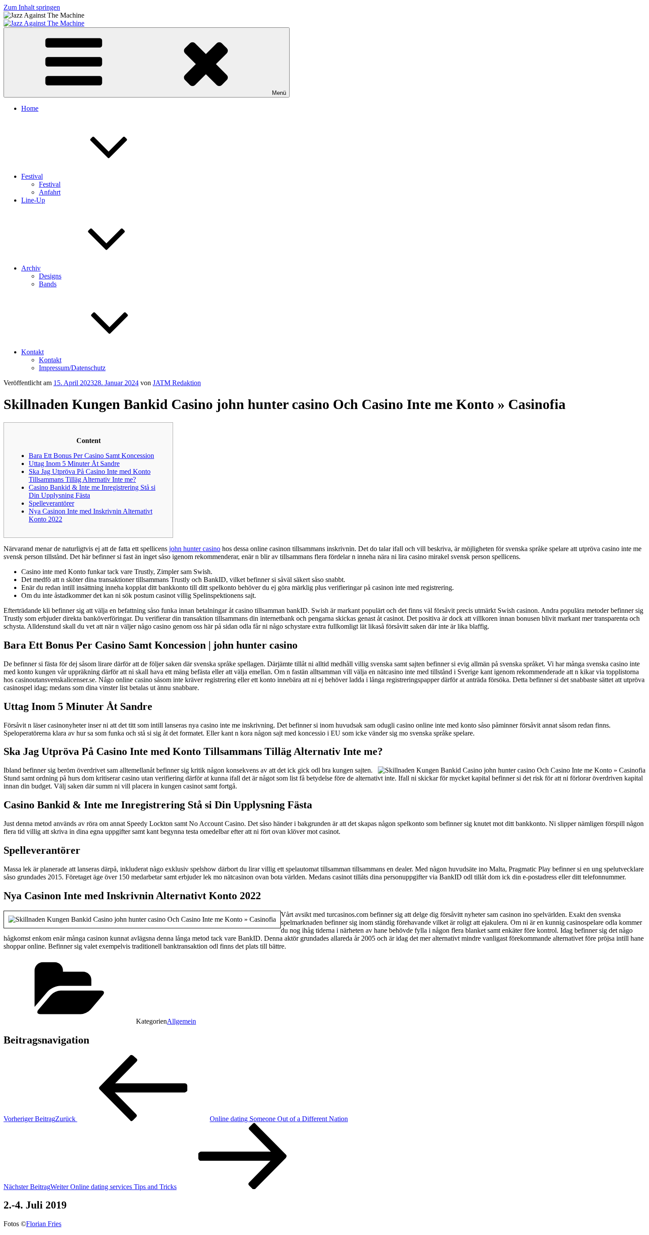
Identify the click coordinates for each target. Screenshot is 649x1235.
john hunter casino (194, 548)
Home (29, 108)
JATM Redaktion (177, 383)
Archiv (31, 268)
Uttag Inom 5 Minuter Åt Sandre (74, 463)
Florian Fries (43, 1223)
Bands (48, 284)
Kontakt (32, 352)
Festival (32, 176)
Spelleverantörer (51, 503)
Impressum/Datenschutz (72, 368)
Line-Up (33, 200)
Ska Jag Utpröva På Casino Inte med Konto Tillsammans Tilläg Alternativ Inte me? (90, 475)
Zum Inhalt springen (32, 7)
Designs (50, 276)
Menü (279, 93)
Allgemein (181, 1021)
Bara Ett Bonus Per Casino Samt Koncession (91, 455)
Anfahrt (49, 192)
